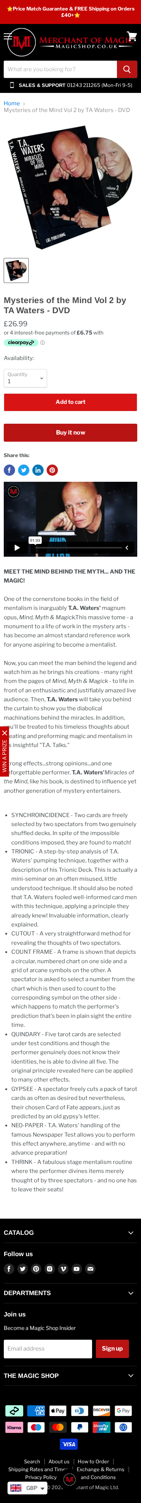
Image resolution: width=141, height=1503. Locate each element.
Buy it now (70, 432)
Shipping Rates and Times (38, 1469)
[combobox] (60, 69)
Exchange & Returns (100, 1469)
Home (12, 103)
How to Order (93, 1461)
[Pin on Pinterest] (52, 470)
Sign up (112, 1348)
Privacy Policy (41, 1477)
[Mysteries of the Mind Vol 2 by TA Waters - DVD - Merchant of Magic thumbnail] (16, 270)
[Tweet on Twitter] (23, 470)
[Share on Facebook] (9, 470)
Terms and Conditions (90, 1477)
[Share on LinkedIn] (38, 470)
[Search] (127, 69)
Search (32, 1461)
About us (59, 1461)
